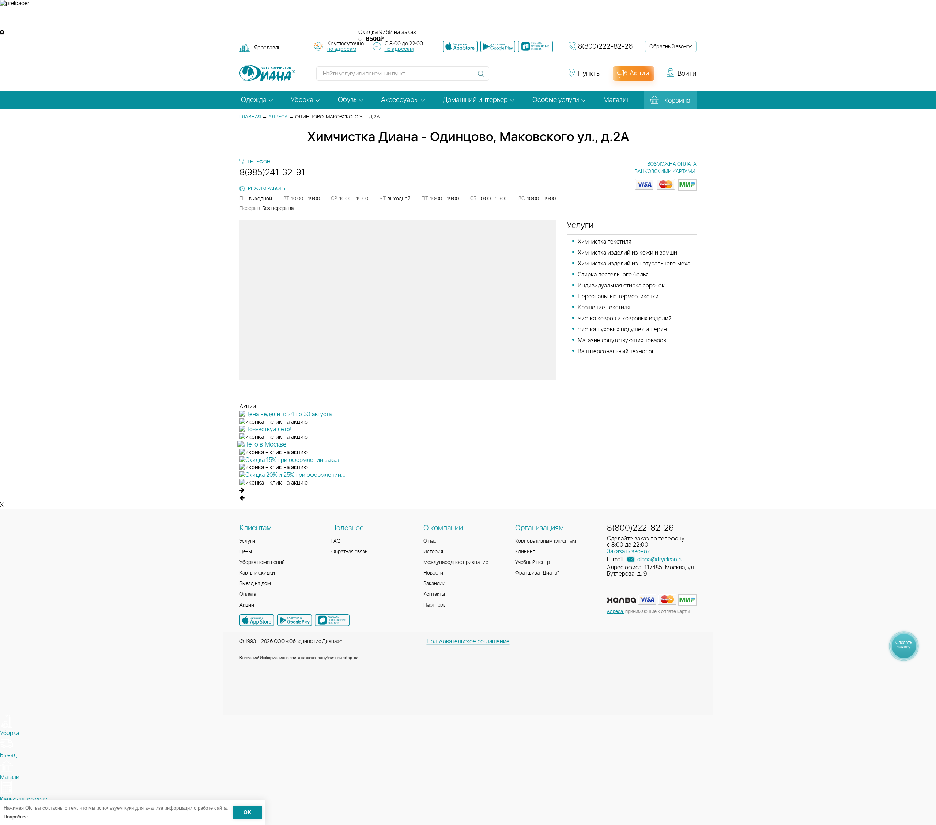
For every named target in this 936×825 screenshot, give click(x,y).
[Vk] (498, 77)
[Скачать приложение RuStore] (535, 46)
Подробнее (16, 817)
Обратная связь (349, 551)
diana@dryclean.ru (660, 559)
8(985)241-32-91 (272, 172)
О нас (429, 541)
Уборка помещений (262, 562)
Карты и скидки (257, 573)
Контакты (434, 594)
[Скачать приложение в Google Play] (294, 620)
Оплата (247, 594)
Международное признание (455, 562)
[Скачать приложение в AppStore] (256, 620)
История (433, 551)
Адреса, (615, 611)
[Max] (550, 77)
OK (247, 812)
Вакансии (434, 583)
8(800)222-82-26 (605, 46)
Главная (250, 117)
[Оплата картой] (621, 600)
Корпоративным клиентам (545, 541)
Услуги (247, 541)
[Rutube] (525, 77)
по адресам (341, 49)
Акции (246, 605)
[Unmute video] (468, 18)
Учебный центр (532, 562)
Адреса (278, 117)
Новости (433, 573)
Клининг (525, 551)
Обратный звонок (670, 46)
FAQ (335, 541)
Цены (245, 551)
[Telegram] (538, 77)
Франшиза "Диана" (537, 573)
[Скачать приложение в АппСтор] (460, 46)
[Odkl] (511, 77)
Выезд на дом (255, 583)
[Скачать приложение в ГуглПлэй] (497, 46)
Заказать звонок (628, 551)
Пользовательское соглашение (468, 641)
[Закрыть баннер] (2, 32)
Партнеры (434, 605)
